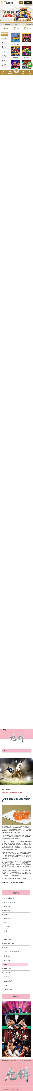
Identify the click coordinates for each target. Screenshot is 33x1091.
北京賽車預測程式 (8, 939)
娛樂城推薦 (7, 914)
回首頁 (3, 730)
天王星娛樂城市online (9, 902)
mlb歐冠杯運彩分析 (9, 943)
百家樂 (5, 935)
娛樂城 (5, 985)
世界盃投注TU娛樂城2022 (10, 989)
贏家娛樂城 (7, 906)
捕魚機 (5, 931)
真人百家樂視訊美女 (9, 898)
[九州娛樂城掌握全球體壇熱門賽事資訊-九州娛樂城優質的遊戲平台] (16, 738)
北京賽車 (8, 789)
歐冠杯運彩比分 (8, 960)
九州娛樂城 (7, 910)
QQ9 (5, 922)
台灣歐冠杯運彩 (8, 919)
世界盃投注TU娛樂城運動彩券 (11, 952)
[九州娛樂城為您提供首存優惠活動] (16, 1022)
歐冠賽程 (6, 977)
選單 (5, 750)
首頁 (3, 789)
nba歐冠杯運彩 (8, 927)
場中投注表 (7, 972)
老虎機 (5, 947)
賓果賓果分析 (7, 968)
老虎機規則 (7, 956)
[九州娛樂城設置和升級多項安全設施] (16, 771)
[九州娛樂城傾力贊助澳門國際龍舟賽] (16, 1008)
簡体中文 (8, 730)
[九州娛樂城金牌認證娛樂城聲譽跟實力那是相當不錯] (16, 1050)
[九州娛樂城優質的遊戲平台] (16, 1075)
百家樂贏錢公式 (8, 981)
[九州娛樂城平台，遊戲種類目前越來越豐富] (16, 1036)
